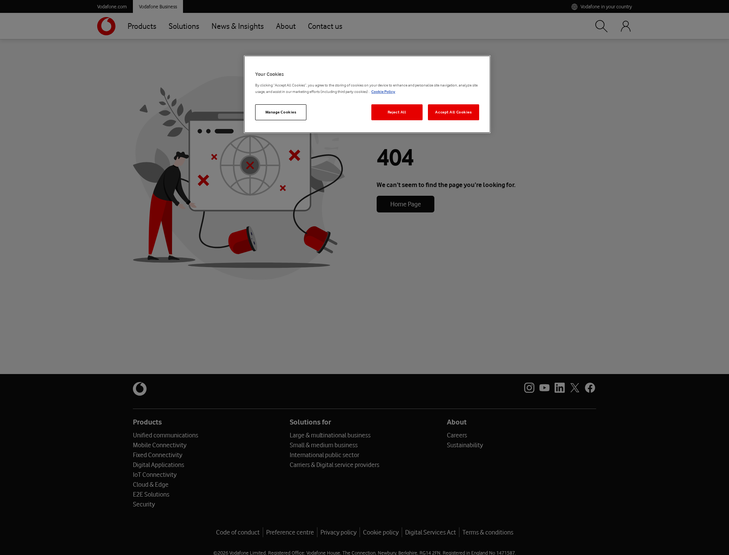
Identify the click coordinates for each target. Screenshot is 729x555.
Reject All (397, 112)
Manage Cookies (281, 112)
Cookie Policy (383, 91)
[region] (367, 94)
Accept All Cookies (453, 112)
